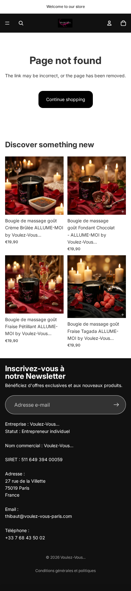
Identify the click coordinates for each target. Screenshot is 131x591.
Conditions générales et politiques (65, 570)
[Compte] (109, 23)
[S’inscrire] (116, 405)
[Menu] (7, 23)
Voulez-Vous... (73, 557)
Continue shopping (65, 99)
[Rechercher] (21, 23)
